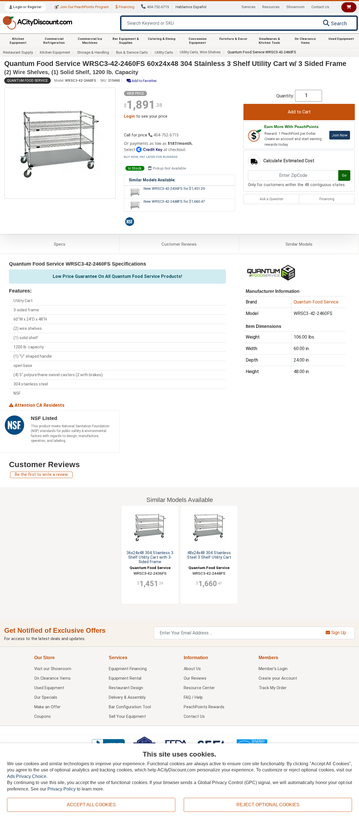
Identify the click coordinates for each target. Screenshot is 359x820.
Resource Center (199, 688)
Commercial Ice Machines (90, 40)
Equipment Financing (128, 668)
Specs (59, 244)
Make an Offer (47, 707)
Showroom (295, 7)
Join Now (340, 135)
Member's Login (273, 668)
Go (344, 175)
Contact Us (320, 7)
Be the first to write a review (41, 474)
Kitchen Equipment (18, 40)
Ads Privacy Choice (26, 776)
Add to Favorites (144, 81)
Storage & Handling (93, 52)
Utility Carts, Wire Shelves (200, 52)
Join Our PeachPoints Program (84, 7)
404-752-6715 (158, 7)
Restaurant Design (126, 688)
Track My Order (273, 688)
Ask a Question (271, 199)
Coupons (42, 716)
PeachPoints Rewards (204, 707)
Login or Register (27, 7)
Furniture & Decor (233, 39)
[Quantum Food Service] (271, 272)
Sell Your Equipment (127, 716)
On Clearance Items (305, 40)
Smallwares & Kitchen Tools (269, 40)
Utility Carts (164, 52)
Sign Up (338, 632)
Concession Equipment (197, 40)
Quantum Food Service (27, 81)
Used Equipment (341, 39)
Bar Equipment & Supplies (125, 40)
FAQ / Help (193, 697)
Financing (126, 7)
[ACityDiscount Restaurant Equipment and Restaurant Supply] (37, 22)
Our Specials (45, 697)
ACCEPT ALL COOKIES (91, 804)
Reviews (179, 244)
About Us (192, 668)
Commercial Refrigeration (54, 40)
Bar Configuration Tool (130, 707)
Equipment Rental (125, 678)
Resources (271, 7)
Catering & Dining (161, 39)
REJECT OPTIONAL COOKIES (268, 804)
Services (248, 7)
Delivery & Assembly (127, 697)
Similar (299, 244)
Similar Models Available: (152, 180)
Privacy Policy (61, 789)
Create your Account (278, 678)
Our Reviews (195, 678)
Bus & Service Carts (132, 52)
